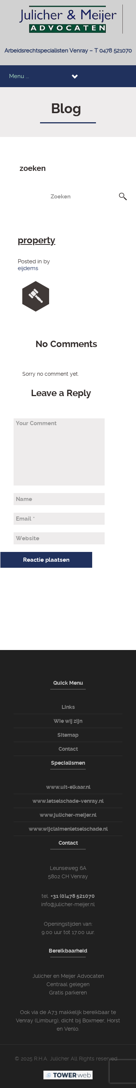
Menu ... (19, 76)
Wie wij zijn (68, 721)
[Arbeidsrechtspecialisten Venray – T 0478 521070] (68, 18)
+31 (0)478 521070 (73, 896)
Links (68, 707)
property (36, 240)
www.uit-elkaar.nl (68, 787)
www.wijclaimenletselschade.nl (68, 829)
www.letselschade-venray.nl (68, 801)
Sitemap (68, 735)
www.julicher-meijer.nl (68, 815)
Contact (68, 749)
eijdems (28, 268)
